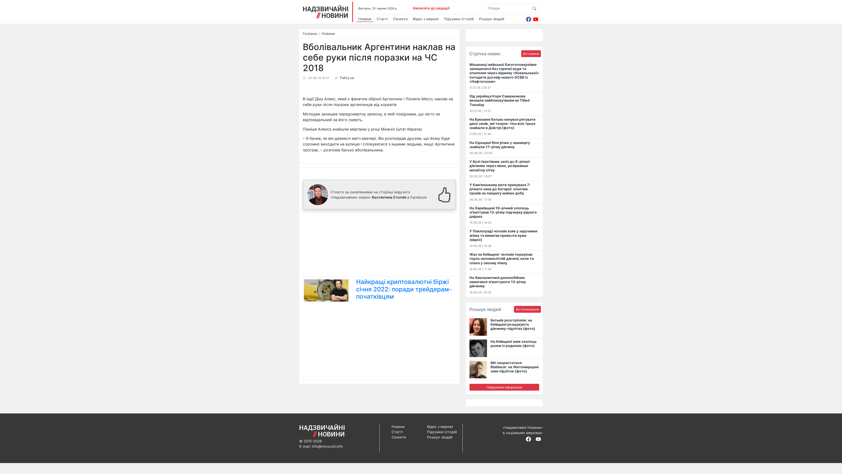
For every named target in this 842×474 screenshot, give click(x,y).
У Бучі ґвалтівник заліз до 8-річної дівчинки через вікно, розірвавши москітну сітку (499, 165)
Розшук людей (491, 19)
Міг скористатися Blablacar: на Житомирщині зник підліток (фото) (515, 367)
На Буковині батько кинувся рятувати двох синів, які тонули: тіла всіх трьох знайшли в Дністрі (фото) (502, 123)
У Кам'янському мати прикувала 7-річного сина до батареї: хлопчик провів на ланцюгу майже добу (500, 189)
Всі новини (531, 54)
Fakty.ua (347, 77)
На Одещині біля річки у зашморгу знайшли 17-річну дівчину (499, 144)
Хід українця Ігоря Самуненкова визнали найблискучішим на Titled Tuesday (499, 100)
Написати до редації (431, 8)
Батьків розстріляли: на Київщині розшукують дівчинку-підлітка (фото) (513, 324)
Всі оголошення (527, 309)
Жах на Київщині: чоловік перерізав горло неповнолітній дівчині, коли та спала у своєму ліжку (501, 258)
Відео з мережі (426, 19)
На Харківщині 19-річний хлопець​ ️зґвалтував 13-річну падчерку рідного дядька (503, 212)
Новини (364, 19)
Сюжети (400, 19)
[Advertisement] (379, 244)
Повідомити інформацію (504, 387)
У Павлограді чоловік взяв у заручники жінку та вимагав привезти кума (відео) (503, 235)
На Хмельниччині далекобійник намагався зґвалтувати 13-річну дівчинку (497, 281)
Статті (382, 19)
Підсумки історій (459, 19)
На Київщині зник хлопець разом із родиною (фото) (514, 343)
